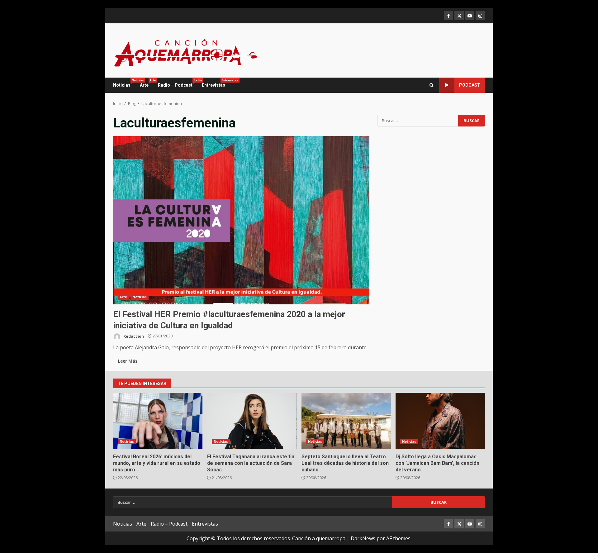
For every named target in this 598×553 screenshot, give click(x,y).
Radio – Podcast (177, 83)
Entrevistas (213, 83)
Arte (146, 83)
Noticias (124, 83)
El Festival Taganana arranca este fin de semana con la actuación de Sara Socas (252, 421)
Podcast (469, 85)
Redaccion (133, 336)
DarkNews (363, 538)
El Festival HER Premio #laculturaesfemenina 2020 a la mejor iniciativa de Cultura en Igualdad (241, 220)
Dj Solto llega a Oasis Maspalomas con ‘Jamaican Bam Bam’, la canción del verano (440, 421)
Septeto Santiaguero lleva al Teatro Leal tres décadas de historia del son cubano (346, 421)
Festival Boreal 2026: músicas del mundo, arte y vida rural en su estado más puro (157, 421)
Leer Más (127, 361)
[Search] (432, 85)
